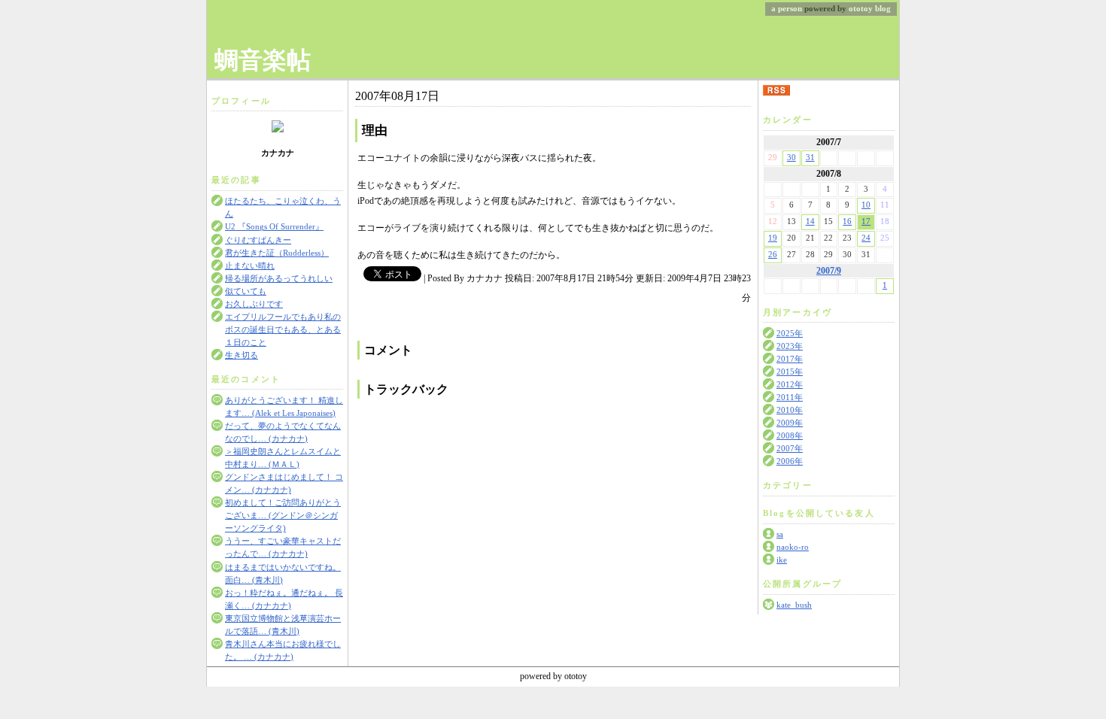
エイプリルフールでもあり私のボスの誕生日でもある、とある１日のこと (283, 330)
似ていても (245, 291)
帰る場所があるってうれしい (279, 279)
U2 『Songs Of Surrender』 (274, 227)
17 (866, 221)
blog (883, 9)
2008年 (789, 436)
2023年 (789, 346)
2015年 (789, 372)
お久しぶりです (254, 304)
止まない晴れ (250, 266)
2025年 (789, 333)
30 (791, 157)
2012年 (789, 385)
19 (772, 238)
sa (779, 534)
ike (781, 560)
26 (772, 254)
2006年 (789, 461)
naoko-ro (792, 547)
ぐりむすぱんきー (258, 240)
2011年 (789, 397)
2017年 (789, 359)
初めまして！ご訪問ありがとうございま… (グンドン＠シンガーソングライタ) (283, 515)
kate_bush (794, 605)
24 (866, 238)
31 (810, 157)
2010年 (789, 410)
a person (786, 9)
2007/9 (828, 270)
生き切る (241, 355)
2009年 (789, 423)
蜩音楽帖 (262, 60)
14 (810, 221)
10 (866, 205)
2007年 (789, 448)
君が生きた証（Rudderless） (277, 253)
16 (847, 221)
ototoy (861, 9)
